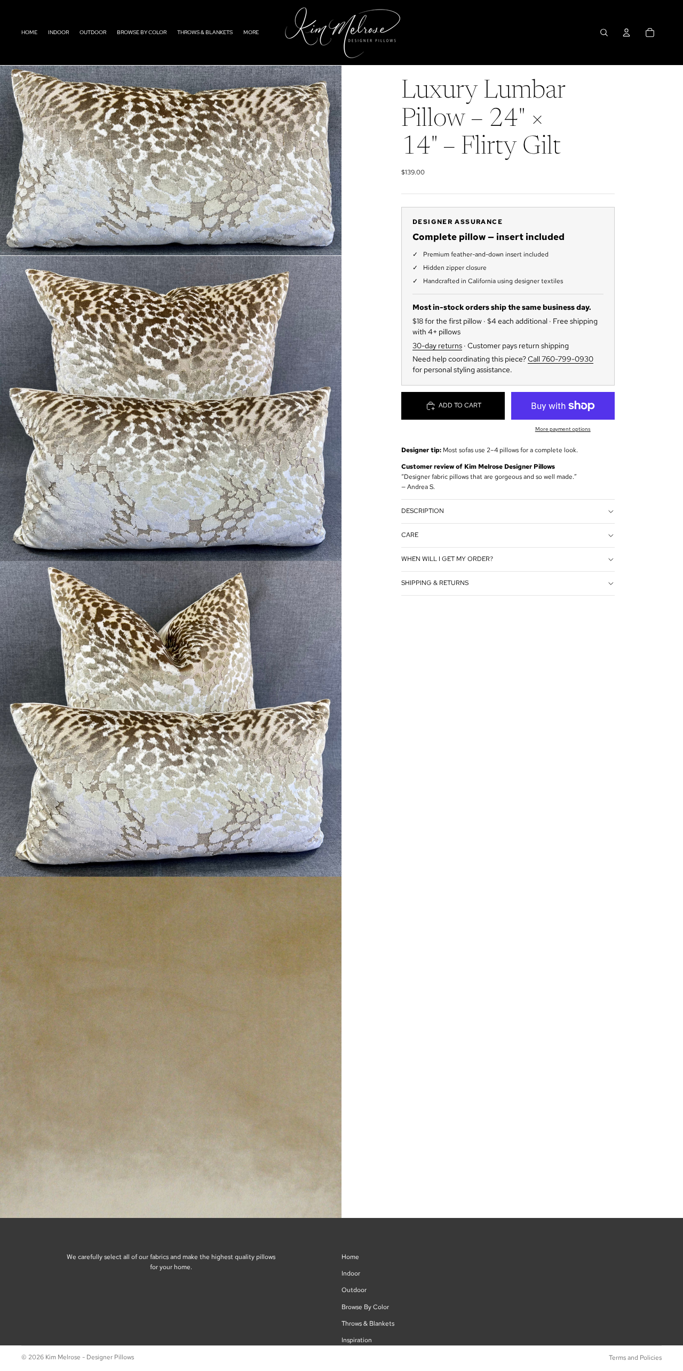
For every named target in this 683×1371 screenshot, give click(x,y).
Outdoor (354, 1290)
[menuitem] (251, 32)
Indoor (351, 1273)
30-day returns (437, 345)
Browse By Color (365, 1307)
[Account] (626, 32)
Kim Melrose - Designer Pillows (89, 1357)
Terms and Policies (635, 1357)
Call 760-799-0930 (560, 359)
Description (422, 511)
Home (350, 1257)
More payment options (563, 429)
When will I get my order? (447, 559)
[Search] (604, 32)
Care (409, 535)
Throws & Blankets (368, 1323)
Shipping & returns (434, 583)
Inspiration (357, 1340)
